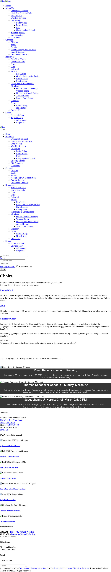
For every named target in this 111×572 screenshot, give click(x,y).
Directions (15, 37)
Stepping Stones (18, 32)
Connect (9, 40)
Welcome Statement (19, 10)
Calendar (15, 100)
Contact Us (15, 110)
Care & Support (17, 52)
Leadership (15, 20)
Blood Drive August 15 (7, 521)
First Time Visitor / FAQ (21, 13)
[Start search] (1, 256)
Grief (13, 66)
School (8, 113)
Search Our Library (24, 98)
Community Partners (19, 54)
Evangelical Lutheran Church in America (71, 568)
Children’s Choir (8, 319)
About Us (9, 8)
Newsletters (21, 108)
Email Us (4, 430)
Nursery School (17, 115)
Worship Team (22, 91)
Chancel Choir (7, 290)
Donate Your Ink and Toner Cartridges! (13, 489)
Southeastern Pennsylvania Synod (33, 568)
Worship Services (18, 18)
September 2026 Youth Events (10, 446)
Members (15, 86)
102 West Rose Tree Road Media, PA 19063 (11, 421)
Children (14, 42)
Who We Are (16, 15)
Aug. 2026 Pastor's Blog (8, 500)
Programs (20, 122)
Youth (13, 44)
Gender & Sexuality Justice (28, 76)
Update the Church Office (27, 93)
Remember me (25, 266)
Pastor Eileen (21, 25)
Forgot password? (7, 266)
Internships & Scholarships (22, 83)
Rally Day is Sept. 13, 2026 (9, 467)
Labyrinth (15, 69)
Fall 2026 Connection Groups (9, 456)
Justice (14, 71)
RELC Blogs (21, 105)
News (13, 103)
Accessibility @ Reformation (23, 49)
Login (2, 258)
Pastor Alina (21, 23)
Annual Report (22, 96)
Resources (9, 57)
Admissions (21, 120)
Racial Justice (22, 79)
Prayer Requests (18, 61)
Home (8, 6)
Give (13, 64)
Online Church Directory (27, 88)
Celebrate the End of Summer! (10, 510)
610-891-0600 (12, 425)
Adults (14, 47)
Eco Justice (21, 74)
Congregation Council (25, 30)
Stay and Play (17, 117)
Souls (2, 306)
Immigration (21, 81)
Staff (18, 27)
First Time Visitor (18, 59)
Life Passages (16, 35)
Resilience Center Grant (8, 478)
